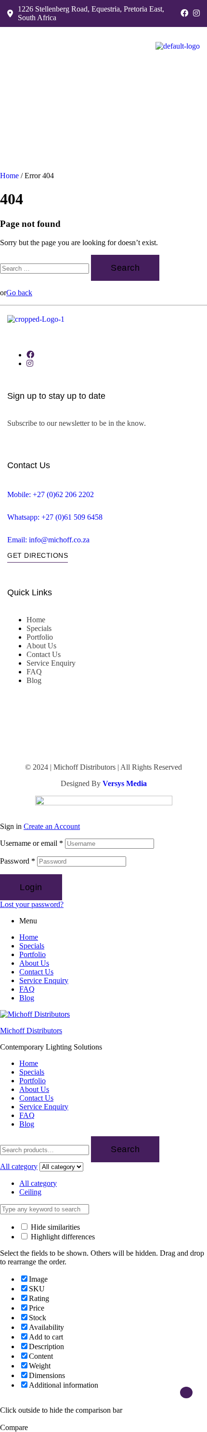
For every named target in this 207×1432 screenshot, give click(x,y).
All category (38, 1183)
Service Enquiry (43, 980)
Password (17, 861)
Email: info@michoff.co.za (48, 540)
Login (31, 887)
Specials (31, 946)
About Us (34, 963)
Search (125, 1149)
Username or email (31, 843)
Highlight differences (62, 1237)
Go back (19, 293)
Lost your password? (32, 904)
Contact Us (36, 972)
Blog (26, 998)
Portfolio (32, 954)
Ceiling (30, 1192)
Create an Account (52, 826)
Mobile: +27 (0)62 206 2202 (50, 494)
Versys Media (125, 783)
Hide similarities (54, 1227)
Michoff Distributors (31, 1030)
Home (9, 175)
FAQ (27, 989)
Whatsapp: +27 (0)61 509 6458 (55, 517)
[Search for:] (45, 268)
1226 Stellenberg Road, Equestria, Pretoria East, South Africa (91, 13)
